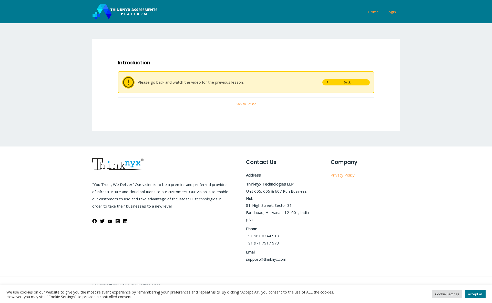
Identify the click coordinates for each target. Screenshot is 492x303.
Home (373, 11)
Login (391, 11)
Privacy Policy (343, 175)
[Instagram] (117, 221)
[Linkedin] (125, 221)
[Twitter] (102, 221)
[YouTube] (110, 221)
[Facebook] (94, 221)
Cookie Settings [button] (447, 294)
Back (347, 82)
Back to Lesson (246, 104)
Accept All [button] (475, 294)
